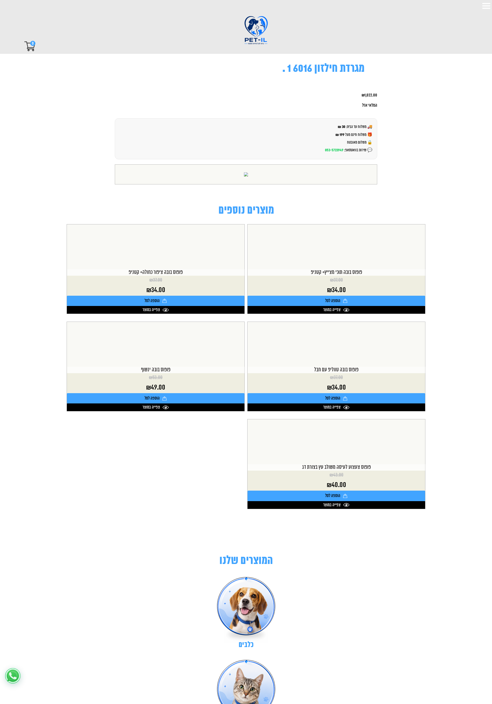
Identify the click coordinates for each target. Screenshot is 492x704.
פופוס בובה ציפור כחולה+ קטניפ (156, 272)
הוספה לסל (332, 300)
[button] (12, 675)
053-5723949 (334, 150)
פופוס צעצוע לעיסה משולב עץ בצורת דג (336, 467)
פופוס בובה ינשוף (155, 370)
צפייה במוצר (332, 309)
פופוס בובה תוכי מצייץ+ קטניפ (336, 272)
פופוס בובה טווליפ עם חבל (336, 370)
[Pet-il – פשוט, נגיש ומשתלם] (251, 30)
